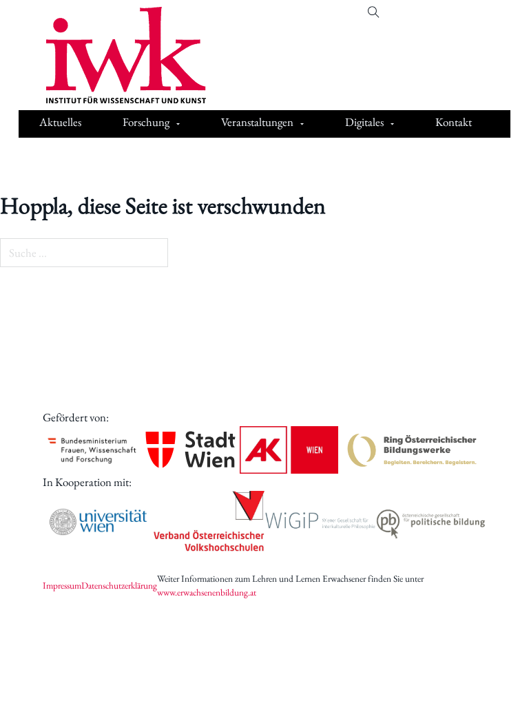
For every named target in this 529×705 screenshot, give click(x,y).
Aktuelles (60, 121)
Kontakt (453, 121)
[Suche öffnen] (373, 12)
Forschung (146, 121)
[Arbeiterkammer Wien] (289, 450)
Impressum (62, 585)
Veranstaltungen (257, 121)
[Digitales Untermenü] (392, 123)
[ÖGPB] (430, 522)
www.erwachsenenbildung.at (206, 592)
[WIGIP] (319, 521)
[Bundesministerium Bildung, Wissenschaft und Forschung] (92, 450)
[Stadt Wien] (190, 449)
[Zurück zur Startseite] (116, 55)
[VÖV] (209, 522)
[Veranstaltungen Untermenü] (302, 123)
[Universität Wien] (98, 522)
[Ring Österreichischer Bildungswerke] (412, 450)
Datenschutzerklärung (119, 585)
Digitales (364, 121)
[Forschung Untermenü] (178, 123)
